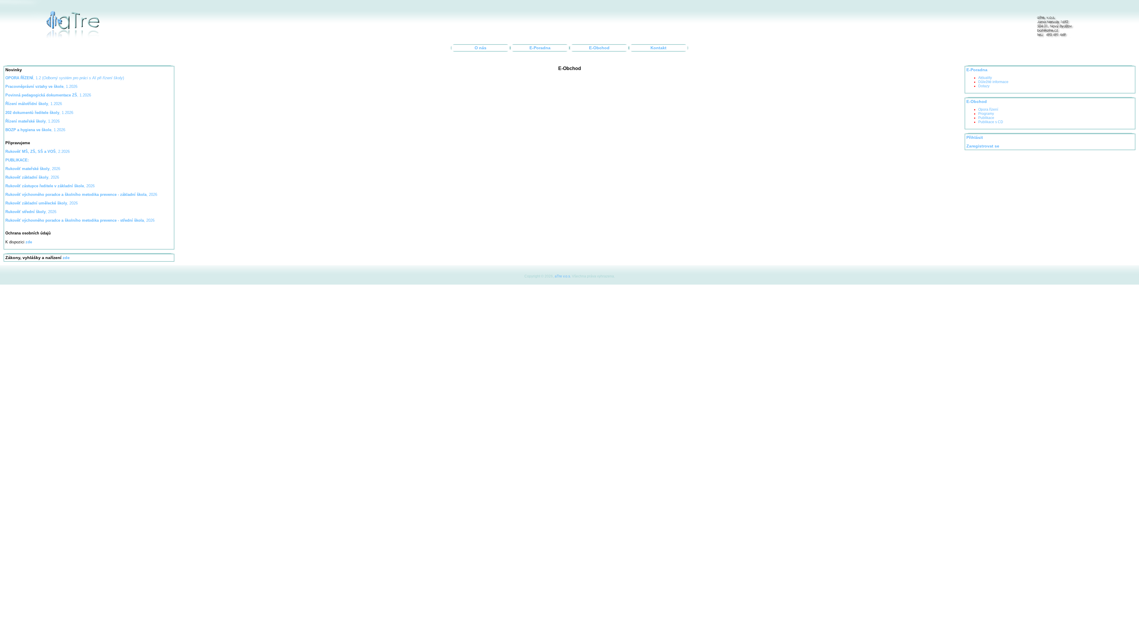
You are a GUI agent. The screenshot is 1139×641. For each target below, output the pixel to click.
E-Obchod (599, 48)
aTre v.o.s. (563, 276)
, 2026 (32, 168)
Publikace (986, 118)
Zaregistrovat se (982, 146)
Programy (986, 114)
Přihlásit (974, 137)
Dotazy (984, 86)
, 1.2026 (48, 95)
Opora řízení (988, 109)
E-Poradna (540, 48)
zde (66, 258)
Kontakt (658, 48)
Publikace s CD (990, 122)
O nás (480, 48)
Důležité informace (993, 82)
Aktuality (985, 78)
